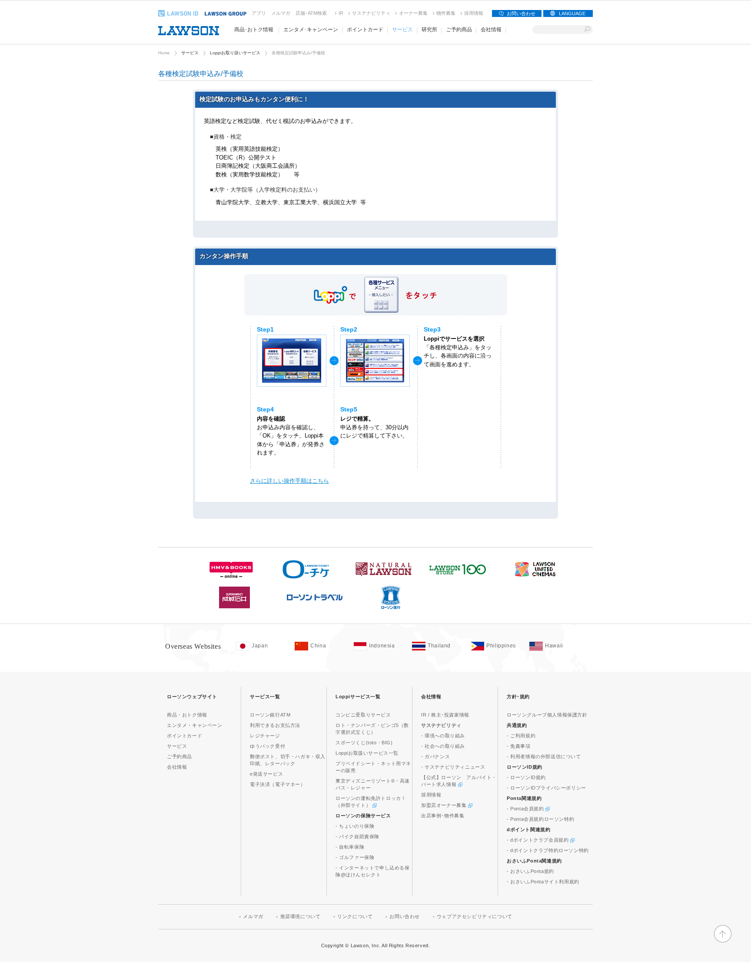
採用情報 (473, 13)
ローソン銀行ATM (270, 714)
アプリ (259, 13)
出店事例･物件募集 (442, 815)
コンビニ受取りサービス (363, 714)
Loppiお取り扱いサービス (235, 52)
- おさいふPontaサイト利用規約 (543, 881)
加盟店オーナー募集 (444, 805)
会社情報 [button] (491, 30)
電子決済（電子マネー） (278, 784)
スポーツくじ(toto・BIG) (364, 742)
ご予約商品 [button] (459, 30)
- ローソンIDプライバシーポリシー (546, 787)
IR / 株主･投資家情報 (445, 714)
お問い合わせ (521, 13)
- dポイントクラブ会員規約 (538, 840)
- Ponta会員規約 (526, 808)
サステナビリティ (371, 13)
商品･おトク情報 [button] (253, 30)
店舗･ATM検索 (311, 13)
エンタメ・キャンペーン (195, 725)
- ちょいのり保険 (355, 826)
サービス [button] (402, 30)
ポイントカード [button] (365, 30)
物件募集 (445, 13)
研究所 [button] (429, 30)
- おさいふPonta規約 (530, 871)
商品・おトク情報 (187, 714)
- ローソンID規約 (526, 777)
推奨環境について (300, 916)
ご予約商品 (179, 756)
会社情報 (177, 767)
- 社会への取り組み (443, 746)
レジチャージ (265, 735)
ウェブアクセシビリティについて (474, 916)
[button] (722, 941)
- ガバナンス (435, 756)
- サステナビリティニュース (453, 767)
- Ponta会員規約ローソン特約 (540, 819)
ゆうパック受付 (267, 746)
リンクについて (354, 916)
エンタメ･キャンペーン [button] (310, 30)
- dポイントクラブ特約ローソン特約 (548, 850)
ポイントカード (184, 735)
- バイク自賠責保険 (357, 836)
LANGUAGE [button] (572, 13)
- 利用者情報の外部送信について (544, 756)
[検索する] (587, 29)
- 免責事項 (519, 746)
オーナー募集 (413, 13)
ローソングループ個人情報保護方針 (547, 714)
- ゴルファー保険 (355, 857)
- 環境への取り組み (443, 735)
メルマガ (280, 13)
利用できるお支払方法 (275, 725)
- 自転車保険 (350, 846)
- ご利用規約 (521, 735)
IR (341, 13)
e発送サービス (266, 773)
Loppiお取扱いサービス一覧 (367, 753)
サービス (190, 52)
